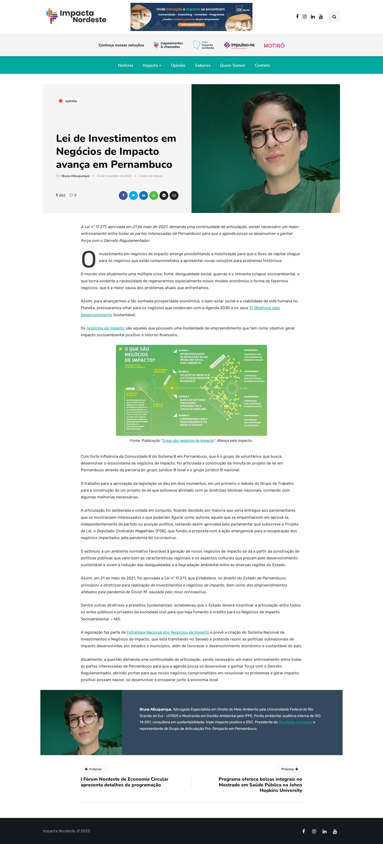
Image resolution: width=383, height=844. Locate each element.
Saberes (203, 65)
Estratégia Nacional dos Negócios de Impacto (168, 632)
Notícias (125, 65)
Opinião (178, 65)
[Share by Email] (174, 195)
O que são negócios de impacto (188, 440)
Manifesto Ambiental (295, 722)
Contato (262, 65)
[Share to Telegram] (163, 195)
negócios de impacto (106, 328)
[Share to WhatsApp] (153, 195)
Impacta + (152, 65)
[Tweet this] (133, 195)
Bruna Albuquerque (75, 176)
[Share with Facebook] (123, 195)
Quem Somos (232, 65)
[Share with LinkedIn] (143, 195)
